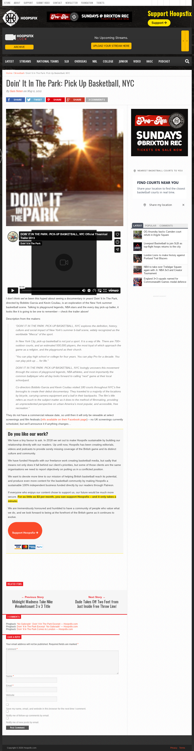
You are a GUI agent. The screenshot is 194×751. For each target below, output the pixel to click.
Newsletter (72, 2)
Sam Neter (16, 91)
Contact (57, 2)
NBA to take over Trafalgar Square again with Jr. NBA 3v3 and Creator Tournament (163, 270)
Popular (150, 225)
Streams (25, 61)
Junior (123, 61)
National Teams (48, 61)
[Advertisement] (75, 567)
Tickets (100, 2)
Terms (182, 748)
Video (137, 61)
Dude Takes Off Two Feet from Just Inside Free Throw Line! (96, 603)
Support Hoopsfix (24, 532)
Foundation (87, 2)
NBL (94, 61)
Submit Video (43, 2)
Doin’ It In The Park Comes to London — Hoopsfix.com (45, 629)
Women (10, 71)
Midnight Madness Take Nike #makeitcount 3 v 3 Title (32, 603)
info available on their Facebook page (64, 419)
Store (7, 2)
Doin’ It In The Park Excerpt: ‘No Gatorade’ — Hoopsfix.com (47, 626)
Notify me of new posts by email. (22, 722)
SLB (66, 61)
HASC (149, 61)
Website (10, 695)
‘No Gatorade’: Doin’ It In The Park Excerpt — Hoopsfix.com (47, 624)
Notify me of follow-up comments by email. (27, 715)
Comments (166, 225)
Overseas (80, 61)
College (108, 61)
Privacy (173, 748)
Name (10, 676)
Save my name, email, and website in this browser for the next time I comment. (46, 708)
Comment (12, 649)
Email (9, 685)
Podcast (164, 61)
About (17, 2)
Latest (9, 61)
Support (28, 2)
